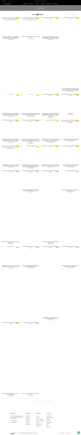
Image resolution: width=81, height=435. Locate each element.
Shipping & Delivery (39, 424)
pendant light (70, 113)
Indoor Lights (28, 422)
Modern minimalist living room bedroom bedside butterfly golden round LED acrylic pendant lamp (50, 165)
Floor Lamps (37, 3)
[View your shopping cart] (78, 4)
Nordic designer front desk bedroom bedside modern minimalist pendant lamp (50, 318)
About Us (37, 416)
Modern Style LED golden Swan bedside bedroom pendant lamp (11, 242)
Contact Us (38, 417)
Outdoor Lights (28, 424)
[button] (78, 432)
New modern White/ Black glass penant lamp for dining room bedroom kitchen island (70, 140)
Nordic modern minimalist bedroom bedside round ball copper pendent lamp (70, 165)
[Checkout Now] (79, 4)
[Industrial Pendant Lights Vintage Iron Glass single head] (30, 26)
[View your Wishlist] (76, 4)
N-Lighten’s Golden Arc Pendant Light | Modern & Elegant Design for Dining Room (70, 266)
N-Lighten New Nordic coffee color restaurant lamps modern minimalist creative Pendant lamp (11, 266)
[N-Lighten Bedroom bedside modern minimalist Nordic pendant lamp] (10, 357)
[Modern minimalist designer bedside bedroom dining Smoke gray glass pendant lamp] (30, 179)
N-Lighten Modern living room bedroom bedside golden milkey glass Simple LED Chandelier (10, 165)
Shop (59, 433)
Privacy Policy (38, 425)
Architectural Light (55, 3)
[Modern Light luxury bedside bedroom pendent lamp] (30, 357)
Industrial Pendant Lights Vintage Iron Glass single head (30, 37)
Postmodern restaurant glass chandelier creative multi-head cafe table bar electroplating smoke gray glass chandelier (30, 114)
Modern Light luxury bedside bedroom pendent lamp (30, 394)
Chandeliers (25, 3)
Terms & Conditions (39, 419)
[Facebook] (10, 424)
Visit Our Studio (48, 416)
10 (50, 401)
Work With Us (48, 427)
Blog (70, 433)
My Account (48, 420)
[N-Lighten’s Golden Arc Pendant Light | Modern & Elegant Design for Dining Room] (70, 255)
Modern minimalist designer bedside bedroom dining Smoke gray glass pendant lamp (30, 190)
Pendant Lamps (31, 3)
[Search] (73, 4)
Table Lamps (43, 3)
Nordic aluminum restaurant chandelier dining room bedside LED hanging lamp (30, 266)
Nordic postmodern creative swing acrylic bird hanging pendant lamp (70, 190)
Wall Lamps (48, 3)
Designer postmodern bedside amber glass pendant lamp (50, 242)
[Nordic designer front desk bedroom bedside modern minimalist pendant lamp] (50, 281)
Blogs (47, 425)
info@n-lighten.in (14, 420)
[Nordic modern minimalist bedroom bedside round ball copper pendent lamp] (70, 154)
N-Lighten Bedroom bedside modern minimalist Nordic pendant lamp (10, 394)
